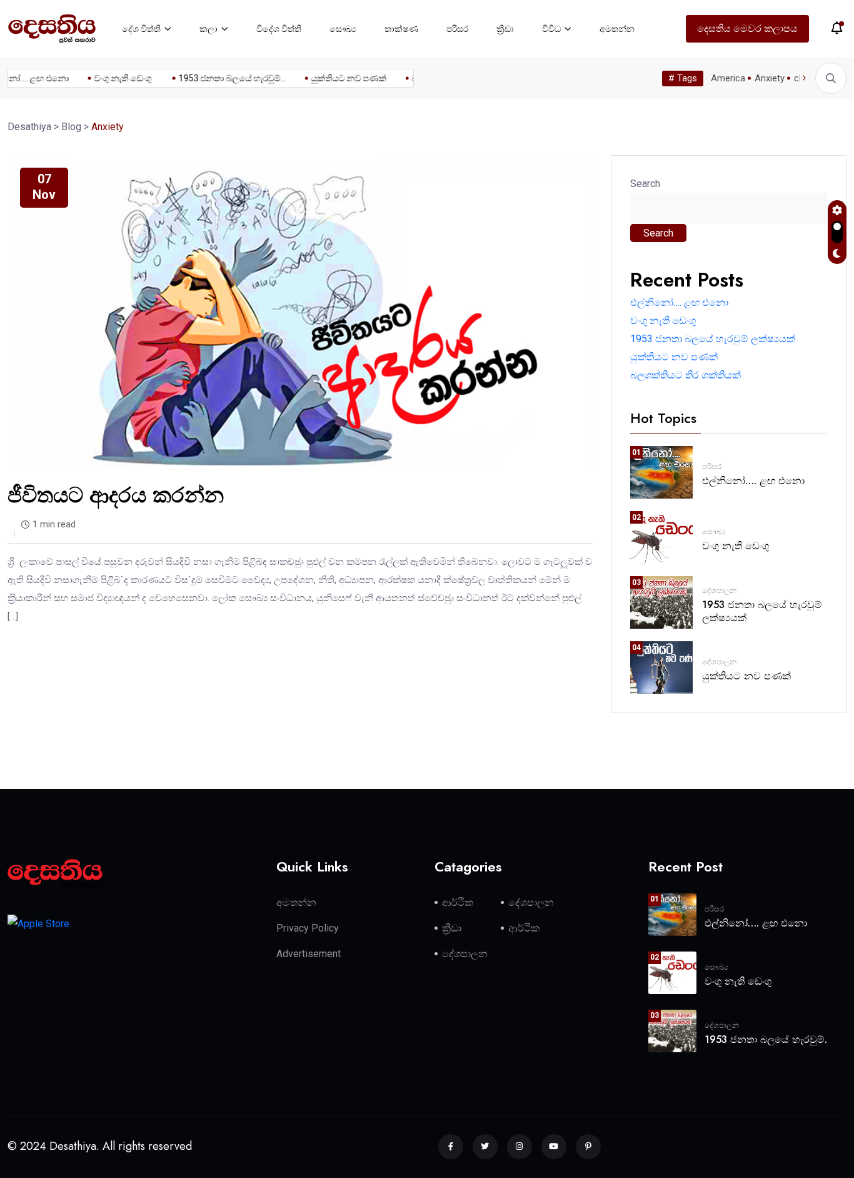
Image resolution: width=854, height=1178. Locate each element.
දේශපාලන (719, 590)
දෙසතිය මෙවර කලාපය (747, 28)
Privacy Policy (307, 928)
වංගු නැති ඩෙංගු (115, 78)
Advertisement (308, 954)
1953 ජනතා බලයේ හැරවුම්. (766, 1039)
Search (645, 184)
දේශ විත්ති (141, 29)
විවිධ (551, 29)
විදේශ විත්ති (278, 29)
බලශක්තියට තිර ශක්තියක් (685, 375)
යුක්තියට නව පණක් (340, 78)
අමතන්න (617, 29)
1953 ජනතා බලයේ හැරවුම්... (224, 78)
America (728, 78)
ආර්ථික (457, 902)
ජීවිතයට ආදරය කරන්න (116, 495)
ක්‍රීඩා (505, 29)
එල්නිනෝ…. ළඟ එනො (679, 302)
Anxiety (770, 78)
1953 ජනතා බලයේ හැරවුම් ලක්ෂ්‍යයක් (712, 339)
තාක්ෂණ (401, 29)
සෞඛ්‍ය (342, 29)
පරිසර (457, 29)
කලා (208, 29)
